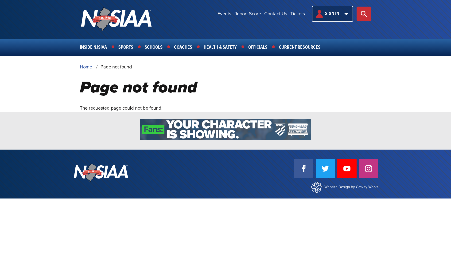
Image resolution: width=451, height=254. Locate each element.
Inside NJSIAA (93, 47)
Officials (257, 47)
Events (224, 14)
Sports (125, 47)
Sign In (332, 14)
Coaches (183, 47)
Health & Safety (220, 47)
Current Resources (299, 47)
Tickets (297, 14)
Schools (154, 47)
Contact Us (275, 14)
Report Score (247, 14)
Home (86, 67)
